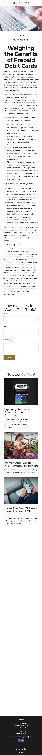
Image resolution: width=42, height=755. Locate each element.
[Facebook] (19, 740)
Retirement (21, 753)
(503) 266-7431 (23, 723)
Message (6, 339)
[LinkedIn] (22, 740)
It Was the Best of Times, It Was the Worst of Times (20, 511)
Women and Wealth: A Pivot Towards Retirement (21, 464)
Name (5, 314)
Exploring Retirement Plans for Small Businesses (18, 412)
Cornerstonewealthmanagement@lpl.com (21, 737)
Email (5, 326)
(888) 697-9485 (23, 725)
